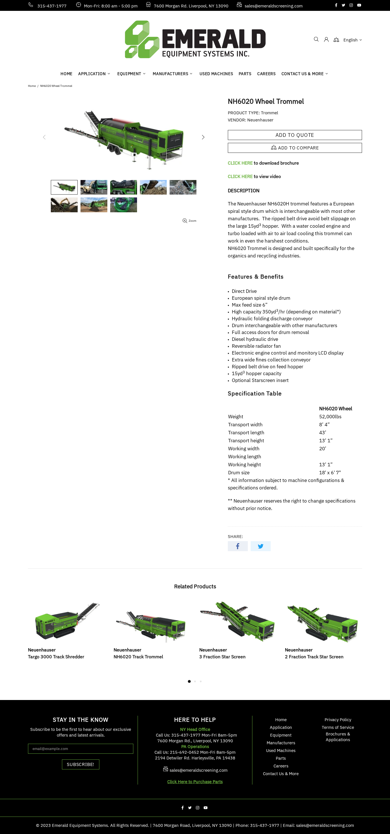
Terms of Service (338, 727)
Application (281, 727)
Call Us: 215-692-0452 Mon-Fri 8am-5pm (195, 752)
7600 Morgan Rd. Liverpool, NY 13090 (191, 6)
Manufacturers (281, 742)
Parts (281, 758)
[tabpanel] (66, 636)
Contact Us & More (281, 773)
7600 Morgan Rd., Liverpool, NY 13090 (195, 740)
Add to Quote (295, 135)
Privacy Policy (338, 719)
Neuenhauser (260, 120)
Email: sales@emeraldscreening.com (318, 825)
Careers (281, 766)
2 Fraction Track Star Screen (314, 656)
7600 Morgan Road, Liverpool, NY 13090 (192, 825)
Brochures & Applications (338, 736)
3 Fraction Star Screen (222, 656)
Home (32, 86)
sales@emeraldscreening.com (274, 6)
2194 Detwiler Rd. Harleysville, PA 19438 (195, 758)
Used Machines (280, 750)
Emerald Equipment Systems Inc (195, 39)
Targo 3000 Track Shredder (56, 656)
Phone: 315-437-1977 (257, 825)
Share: (235, 536)
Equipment (281, 735)
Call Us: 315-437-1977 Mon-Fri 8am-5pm (196, 735)
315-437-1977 (52, 6)
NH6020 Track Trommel (138, 656)
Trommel (269, 112)
